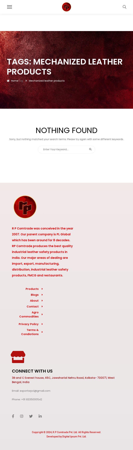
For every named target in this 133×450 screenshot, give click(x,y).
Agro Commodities (29, 314)
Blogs (35, 295)
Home (14, 80)
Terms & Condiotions (30, 332)
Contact (33, 307)
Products (32, 289)
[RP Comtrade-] (66, 7)
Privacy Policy (29, 324)
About (34, 301)
